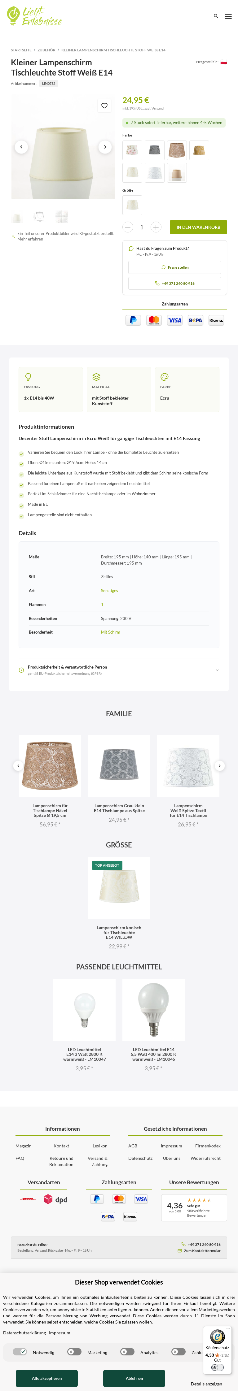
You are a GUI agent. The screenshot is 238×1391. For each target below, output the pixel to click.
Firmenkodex (208, 1145)
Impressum (171, 1145)
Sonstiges (109, 590)
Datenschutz (140, 1158)
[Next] (219, 765)
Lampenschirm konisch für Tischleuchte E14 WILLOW (119, 932)
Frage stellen (178, 267)
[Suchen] (216, 16)
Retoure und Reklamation (61, 1161)
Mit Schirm (110, 632)
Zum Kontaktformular (202, 1250)
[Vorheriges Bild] (21, 147)
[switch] (20, 1351)
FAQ (19, 1158)
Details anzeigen (206, 1383)
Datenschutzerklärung (24, 1332)
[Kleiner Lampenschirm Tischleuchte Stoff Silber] (155, 150)
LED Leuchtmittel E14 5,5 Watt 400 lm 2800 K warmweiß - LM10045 (153, 1054)
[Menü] (228, 1329)
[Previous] (18, 765)
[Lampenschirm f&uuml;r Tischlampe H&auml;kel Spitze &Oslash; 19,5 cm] (177, 150)
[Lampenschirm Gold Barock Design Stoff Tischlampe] (199, 150)
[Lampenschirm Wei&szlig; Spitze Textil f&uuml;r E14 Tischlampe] (155, 173)
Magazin (23, 1145)
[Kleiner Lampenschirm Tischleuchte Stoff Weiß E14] (63, 146)
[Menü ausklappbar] (228, 16)
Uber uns (171, 1158)
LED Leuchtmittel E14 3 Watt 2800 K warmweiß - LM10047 (84, 1054)
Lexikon (100, 1145)
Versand (158, 108)
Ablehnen (134, 1378)
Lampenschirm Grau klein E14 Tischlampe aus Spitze (119, 808)
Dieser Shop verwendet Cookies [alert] (119, 1282)
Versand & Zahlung (98, 1161)
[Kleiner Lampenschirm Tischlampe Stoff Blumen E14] (132, 150)
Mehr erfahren (30, 239)
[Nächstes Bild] (105, 147)
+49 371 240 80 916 (204, 1244)
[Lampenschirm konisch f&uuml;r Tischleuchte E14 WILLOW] (132, 173)
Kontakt (61, 1145)
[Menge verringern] (127, 227)
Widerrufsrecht (206, 1158)
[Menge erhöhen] (156, 227)
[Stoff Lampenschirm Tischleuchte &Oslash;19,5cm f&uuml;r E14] (177, 173)
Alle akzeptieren (47, 1378)
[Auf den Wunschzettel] (104, 105)
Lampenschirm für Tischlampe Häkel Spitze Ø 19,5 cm (50, 810)
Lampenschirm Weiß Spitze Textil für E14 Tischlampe (188, 810)
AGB (132, 1145)
